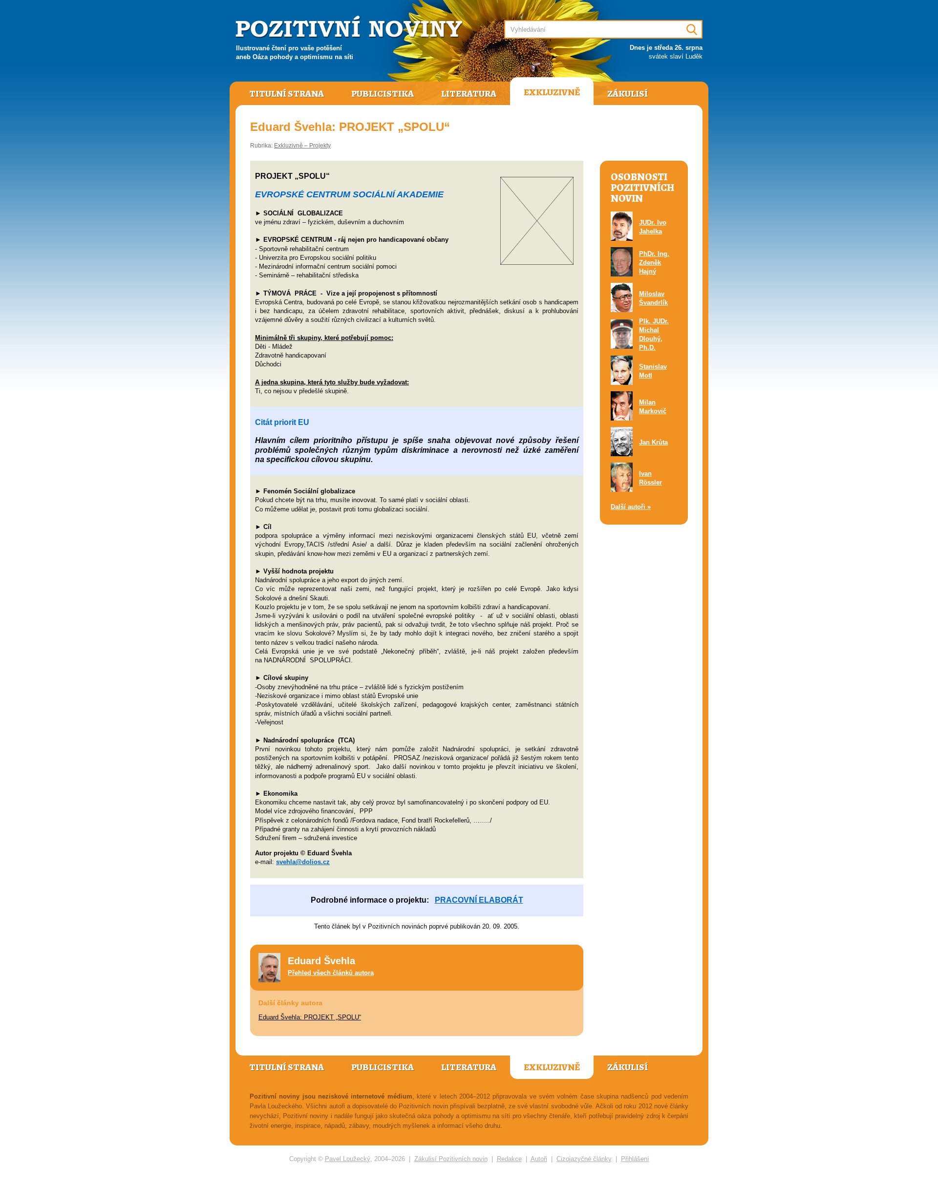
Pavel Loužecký (347, 1159)
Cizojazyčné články (584, 1159)
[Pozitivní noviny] (350, 27)
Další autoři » (631, 506)
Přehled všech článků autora (331, 972)
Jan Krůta (653, 442)
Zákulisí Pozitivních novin (451, 1159)
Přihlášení (635, 1159)
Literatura (468, 93)
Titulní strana (286, 93)
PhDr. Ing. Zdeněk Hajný (654, 262)
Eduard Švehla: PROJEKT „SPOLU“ (309, 1017)
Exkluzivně (552, 92)
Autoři (539, 1159)
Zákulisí (627, 93)
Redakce (509, 1159)
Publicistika (382, 93)
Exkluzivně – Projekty (302, 145)
